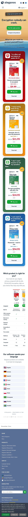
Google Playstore (8, 477)
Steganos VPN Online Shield (9, 445)
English (22, 7)
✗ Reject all (14, 514)
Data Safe (14, 186)
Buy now (15, 92)
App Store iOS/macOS (9, 480)
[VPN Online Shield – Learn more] (14, 76)
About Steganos (6, 436)
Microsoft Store (8, 475)
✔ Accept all (6, 514)
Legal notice (4, 511)
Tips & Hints (5, 466)
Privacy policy (11, 511)
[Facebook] (21, 3)
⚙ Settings (22, 514)
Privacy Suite (14, 240)
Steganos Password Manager (9, 450)
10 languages (20, 47)
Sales (3, 468)
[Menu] (3, 7)
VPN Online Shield (14, 78)
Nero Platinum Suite (7, 500)
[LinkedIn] (26, 3)
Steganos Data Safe (6, 452)
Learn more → (14, 84)
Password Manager (14, 130)
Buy (17, 305)
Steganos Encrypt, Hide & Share (9, 457)
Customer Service (6, 464)
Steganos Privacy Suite (7, 448)
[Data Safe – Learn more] (14, 185)
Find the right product (14, 28)
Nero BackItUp (5, 502)
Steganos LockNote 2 (7, 455)
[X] (23, 3)
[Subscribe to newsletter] (24, 492)
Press (3, 439)
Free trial (14, 96)
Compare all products (14, 33)
